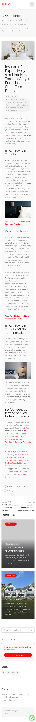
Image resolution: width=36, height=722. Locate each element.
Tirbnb (6, 4)
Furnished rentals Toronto (14, 108)
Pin (9, 490)
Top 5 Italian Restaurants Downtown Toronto (16, 433)
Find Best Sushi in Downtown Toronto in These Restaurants (18, 442)
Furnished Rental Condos (20, 105)
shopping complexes (17, 474)
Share (10, 486)
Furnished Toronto (12, 110)
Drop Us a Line (19, 655)
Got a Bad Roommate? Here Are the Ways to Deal (26, 506)
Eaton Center (19, 471)
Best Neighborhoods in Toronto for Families (10, 506)
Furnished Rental (11, 96)
